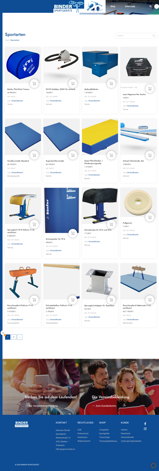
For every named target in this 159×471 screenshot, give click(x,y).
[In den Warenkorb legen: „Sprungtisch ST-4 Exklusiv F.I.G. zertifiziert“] (34, 224)
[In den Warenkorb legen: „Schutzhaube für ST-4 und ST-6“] (111, 224)
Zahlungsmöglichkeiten (131, 441)
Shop (113, 6)
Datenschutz (83, 433)
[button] (151, 6)
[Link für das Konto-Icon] (157, 6)
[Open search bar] (117, 32)
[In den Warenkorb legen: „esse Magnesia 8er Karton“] (149, 88)
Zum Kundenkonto (106, 405)
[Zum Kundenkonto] (93, 406)
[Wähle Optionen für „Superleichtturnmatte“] (72, 155)
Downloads (130, 6)
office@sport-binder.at (65, 449)
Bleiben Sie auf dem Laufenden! (51, 397)
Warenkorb (125, 433)
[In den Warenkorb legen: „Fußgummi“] (149, 217)
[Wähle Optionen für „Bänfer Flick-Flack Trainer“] (34, 83)
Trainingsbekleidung (108, 441)
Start (7, 40)
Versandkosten (17, 101)
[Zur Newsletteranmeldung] (26, 406)
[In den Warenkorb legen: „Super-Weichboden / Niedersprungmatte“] (111, 155)
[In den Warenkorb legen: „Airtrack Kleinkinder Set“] (149, 155)
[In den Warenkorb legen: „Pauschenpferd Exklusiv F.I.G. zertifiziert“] (34, 300)
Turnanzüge (104, 437)
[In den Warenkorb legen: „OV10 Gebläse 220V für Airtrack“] (72, 83)
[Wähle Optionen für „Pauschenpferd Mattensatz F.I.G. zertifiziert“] (149, 300)
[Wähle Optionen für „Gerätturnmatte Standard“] (34, 155)
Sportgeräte (104, 433)
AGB (79, 430)
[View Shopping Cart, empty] (3, 332)
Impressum (82, 437)
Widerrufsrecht (84, 441)
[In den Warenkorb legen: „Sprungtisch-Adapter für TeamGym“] (111, 300)
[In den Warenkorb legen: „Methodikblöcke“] (111, 83)
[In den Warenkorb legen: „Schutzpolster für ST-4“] (72, 233)
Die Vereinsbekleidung (110, 397)
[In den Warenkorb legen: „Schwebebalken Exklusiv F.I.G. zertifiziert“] (72, 300)
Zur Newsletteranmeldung (43, 405)
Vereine (124, 430)
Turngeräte (104, 430)
